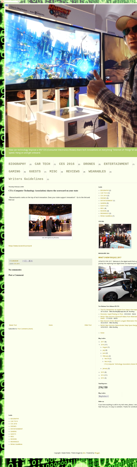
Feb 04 (106, 361)
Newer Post (13, 325)
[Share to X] (28, 261)
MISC (53, 171)
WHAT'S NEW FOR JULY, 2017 (109, 258)
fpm (84, 453)
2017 (103, 342)
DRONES (89, 164)
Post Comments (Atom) (25, 329)
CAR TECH (42, 164)
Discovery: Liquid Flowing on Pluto (111, 314)
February (106, 356)
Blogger (97, 453)
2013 (103, 378)
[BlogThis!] (26, 261)
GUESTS (35, 171)
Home (51, 325)
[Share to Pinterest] (32, 261)
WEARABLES (97, 171)
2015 (103, 372)
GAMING (14, 171)
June (104, 353)
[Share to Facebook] (30, 261)
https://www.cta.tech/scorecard (20, 246)
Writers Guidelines (26, 179)
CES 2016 (66, 164)
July (104, 350)
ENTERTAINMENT (116, 164)
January (105, 368)
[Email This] (23, 261)
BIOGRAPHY (17, 164)
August (105, 347)
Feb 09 (106, 358)
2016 (103, 345)
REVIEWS (73, 171)
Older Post (88, 325)
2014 (103, 375)
